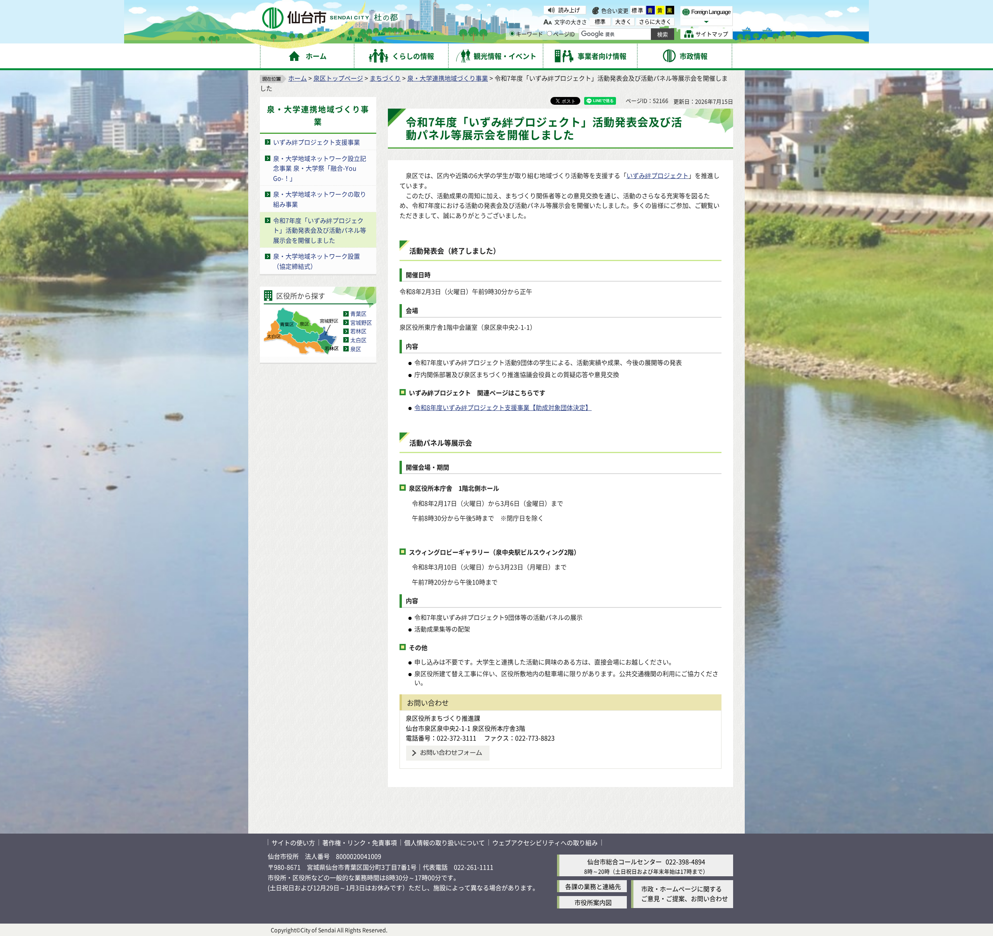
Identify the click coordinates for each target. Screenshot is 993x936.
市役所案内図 (593, 902)
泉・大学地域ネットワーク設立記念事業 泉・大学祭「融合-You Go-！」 (319, 168)
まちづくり (385, 78)
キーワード (529, 34)
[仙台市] (330, 18)
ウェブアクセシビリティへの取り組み (545, 842)
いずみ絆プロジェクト (657, 175)
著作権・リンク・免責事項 (359, 842)
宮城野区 (361, 322)
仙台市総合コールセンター (624, 861)
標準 (637, 10)
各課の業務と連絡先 (593, 886)
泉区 (355, 349)
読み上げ (569, 10)
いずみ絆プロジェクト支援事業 (316, 142)
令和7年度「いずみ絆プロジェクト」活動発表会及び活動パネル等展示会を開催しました (319, 230)
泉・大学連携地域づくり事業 (447, 78)
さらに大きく (655, 21)
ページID (564, 34)
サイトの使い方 (293, 842)
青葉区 (358, 313)
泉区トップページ (338, 78)
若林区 (358, 331)
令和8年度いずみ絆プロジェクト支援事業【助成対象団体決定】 (503, 407)
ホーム (297, 78)
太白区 (358, 340)
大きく (623, 21)
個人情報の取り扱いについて (444, 842)
